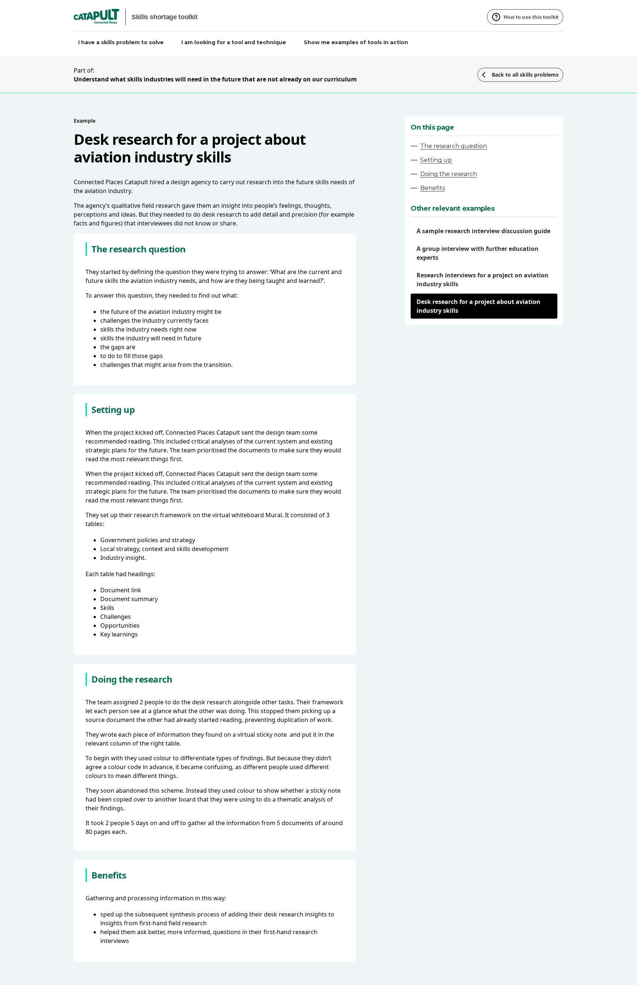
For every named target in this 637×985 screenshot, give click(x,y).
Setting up (436, 160)
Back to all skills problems (525, 74)
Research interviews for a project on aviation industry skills (483, 279)
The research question (453, 146)
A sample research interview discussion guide (483, 231)
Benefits (432, 188)
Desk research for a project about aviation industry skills (478, 306)
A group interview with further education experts (478, 253)
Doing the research (448, 174)
